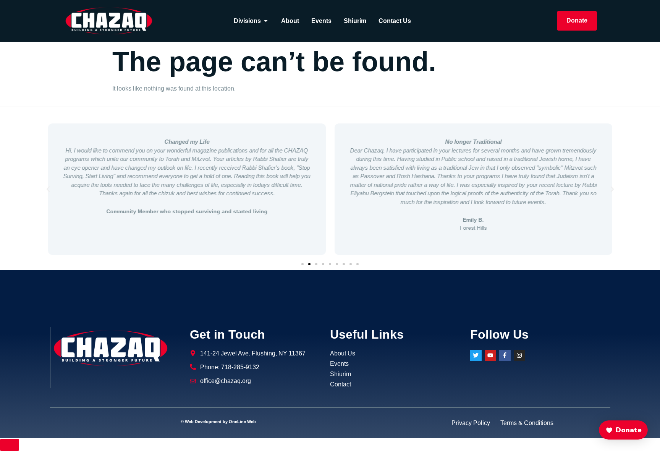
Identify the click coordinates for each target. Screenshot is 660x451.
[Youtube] (490, 355)
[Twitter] (476, 355)
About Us (342, 353)
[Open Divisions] (266, 21)
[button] (48, 189)
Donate (576, 20)
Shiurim (340, 374)
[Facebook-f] (505, 355)
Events (339, 363)
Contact (340, 384)
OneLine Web (242, 421)
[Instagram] (519, 355)
